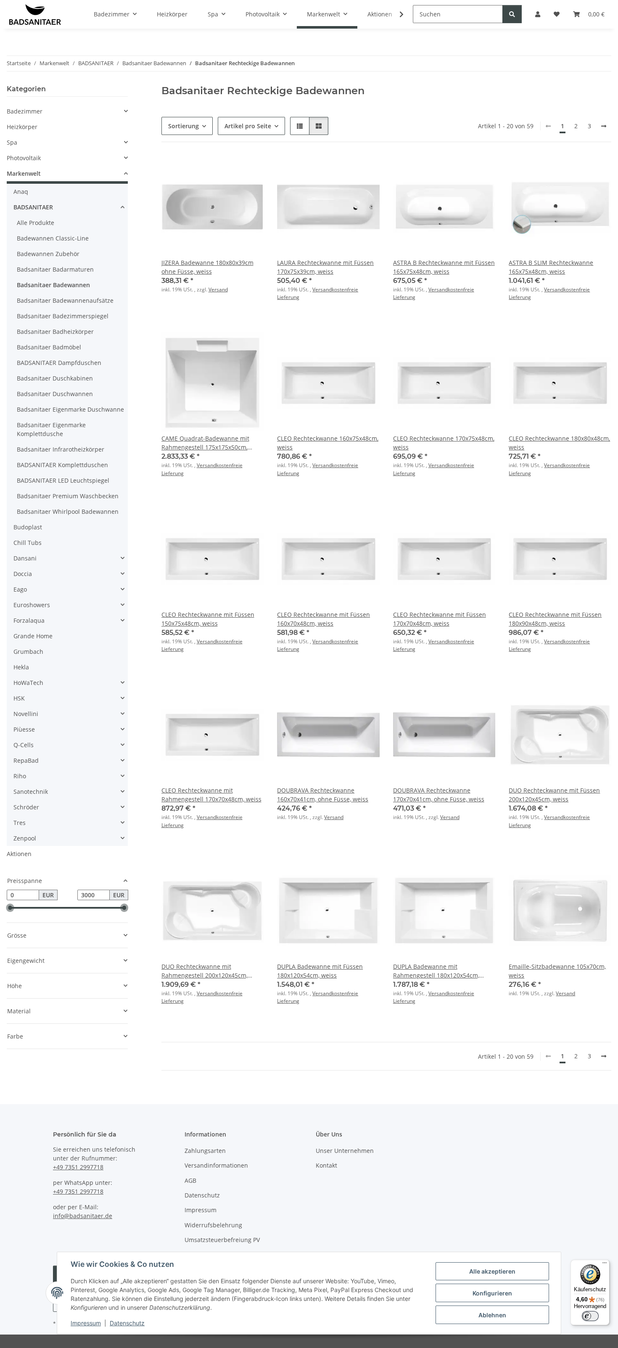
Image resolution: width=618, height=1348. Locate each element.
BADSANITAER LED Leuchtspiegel (63, 480)
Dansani (25, 558)
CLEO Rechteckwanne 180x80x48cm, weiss (559, 442)
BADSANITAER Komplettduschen (62, 465)
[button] (396, 14)
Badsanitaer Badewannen (53, 285)
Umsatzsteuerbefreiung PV (222, 1240)
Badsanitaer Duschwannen (55, 394)
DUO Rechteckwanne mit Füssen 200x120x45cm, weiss (554, 794)
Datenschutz (127, 1323)
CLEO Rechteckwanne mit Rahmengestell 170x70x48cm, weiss (211, 794)
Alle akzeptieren (492, 1271)
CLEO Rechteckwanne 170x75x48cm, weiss (443, 442)
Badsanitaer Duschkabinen (55, 378)
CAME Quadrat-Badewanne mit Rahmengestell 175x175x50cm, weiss (205, 443)
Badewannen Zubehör (48, 254)
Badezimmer (24, 111)
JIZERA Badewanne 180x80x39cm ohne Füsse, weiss (207, 267)
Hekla (21, 667)
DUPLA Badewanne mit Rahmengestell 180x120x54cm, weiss (436, 971)
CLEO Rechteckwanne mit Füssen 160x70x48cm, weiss (323, 619)
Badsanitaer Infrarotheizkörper (60, 449)
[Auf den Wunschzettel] (249, 170)
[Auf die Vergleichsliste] (227, 170)
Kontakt (326, 1165)
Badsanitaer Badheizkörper (55, 332)
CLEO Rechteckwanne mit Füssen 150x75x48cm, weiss (207, 619)
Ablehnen (492, 1315)
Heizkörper (22, 127)
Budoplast (27, 527)
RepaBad (26, 760)
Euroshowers (31, 605)
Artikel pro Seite (247, 126)
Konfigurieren (492, 1293)
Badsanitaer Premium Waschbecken (68, 496)
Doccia (22, 574)
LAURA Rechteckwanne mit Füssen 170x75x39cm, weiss (325, 267)
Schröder (26, 807)
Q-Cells (23, 745)
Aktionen (19, 854)
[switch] (590, 1316)
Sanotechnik (30, 792)
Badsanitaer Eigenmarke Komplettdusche (51, 429)
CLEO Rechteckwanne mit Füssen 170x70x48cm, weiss (439, 619)
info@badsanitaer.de (82, 1216)
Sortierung (183, 126)
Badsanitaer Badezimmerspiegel (62, 316)
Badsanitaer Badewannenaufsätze (65, 300)
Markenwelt (24, 173)
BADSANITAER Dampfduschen (59, 363)
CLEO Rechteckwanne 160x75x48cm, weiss (327, 442)
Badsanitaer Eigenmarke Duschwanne (70, 409)
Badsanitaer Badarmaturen (55, 269)
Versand (218, 289)
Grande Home (33, 636)
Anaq (20, 192)
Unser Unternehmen (345, 1151)
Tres (19, 823)
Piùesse (24, 729)
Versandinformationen (216, 1165)
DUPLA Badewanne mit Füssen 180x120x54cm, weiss (320, 970)
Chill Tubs (27, 543)
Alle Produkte (35, 223)
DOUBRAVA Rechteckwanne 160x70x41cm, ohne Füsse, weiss (322, 794)
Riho (19, 776)
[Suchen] (512, 14)
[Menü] (605, 1265)
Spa (12, 142)
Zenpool (24, 838)
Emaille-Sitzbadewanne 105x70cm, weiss (557, 970)
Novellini (25, 714)
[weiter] (603, 126)
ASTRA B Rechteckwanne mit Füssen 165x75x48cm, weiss (444, 267)
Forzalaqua (29, 620)
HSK (19, 698)
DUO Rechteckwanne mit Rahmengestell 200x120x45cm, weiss (204, 971)
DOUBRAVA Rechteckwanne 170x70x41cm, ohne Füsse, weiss (438, 794)
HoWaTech (28, 683)
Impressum (86, 1323)
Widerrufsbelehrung (213, 1225)
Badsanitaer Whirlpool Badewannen (68, 511)
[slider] (10, 908)
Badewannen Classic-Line (53, 238)
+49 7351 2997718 (78, 1167)
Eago (20, 589)
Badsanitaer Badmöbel (49, 347)
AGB (190, 1180)
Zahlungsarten (205, 1151)
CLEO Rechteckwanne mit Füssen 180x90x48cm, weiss (555, 619)
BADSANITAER (33, 207)
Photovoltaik (24, 158)
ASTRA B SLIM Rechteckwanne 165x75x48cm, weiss (551, 267)
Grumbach (28, 651)
